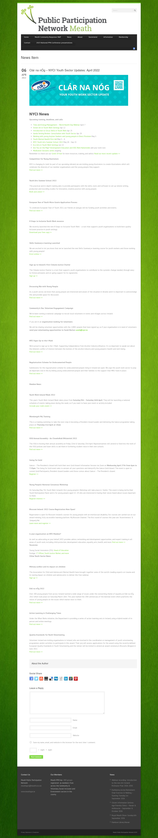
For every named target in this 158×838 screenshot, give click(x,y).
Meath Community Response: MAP (48, 37)
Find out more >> (36, 170)
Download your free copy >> (40, 232)
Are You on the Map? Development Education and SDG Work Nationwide (61, 148)
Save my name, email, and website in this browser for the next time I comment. (64, 742)
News (69, 37)
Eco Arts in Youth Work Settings (45, 145)
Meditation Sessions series (43, 150)
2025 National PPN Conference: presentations (54, 43)
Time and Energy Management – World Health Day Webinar (56, 125)
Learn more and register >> (40, 523)
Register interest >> (37, 498)
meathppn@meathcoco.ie (31, 786)
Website (76, 735)
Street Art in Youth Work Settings (46, 127)
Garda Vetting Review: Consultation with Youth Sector (54, 133)
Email (75, 728)
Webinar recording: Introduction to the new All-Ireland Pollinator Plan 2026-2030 (124, 783)
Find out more (117, 542)
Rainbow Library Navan (121, 822)
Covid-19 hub (57, 153)
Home (26, 37)
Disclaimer (36, 832)
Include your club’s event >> (40, 406)
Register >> (33, 474)
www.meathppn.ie (28, 791)
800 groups (68, 780)
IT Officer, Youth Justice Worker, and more (52, 553)
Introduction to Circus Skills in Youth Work (50, 130)
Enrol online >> (35, 254)
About (80, 37)
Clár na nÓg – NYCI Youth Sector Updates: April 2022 (64, 70)
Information (108, 37)
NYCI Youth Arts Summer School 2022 (48, 142)
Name (75, 720)
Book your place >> (37, 192)
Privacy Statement (26, 832)
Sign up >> (33, 276)
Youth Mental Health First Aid (45, 139)
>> (124, 542)
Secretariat (93, 37)
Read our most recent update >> (107, 153)
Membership (123, 37)
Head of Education (61, 550)
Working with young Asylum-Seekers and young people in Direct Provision (62, 136)
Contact (27, 43)
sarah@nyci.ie (82, 330)
